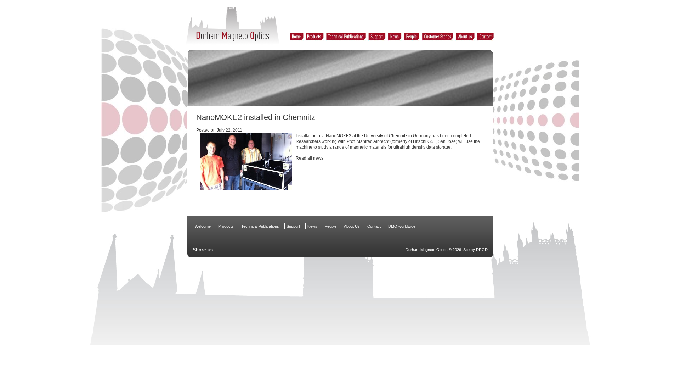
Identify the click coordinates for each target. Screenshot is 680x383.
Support (293, 226)
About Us (352, 226)
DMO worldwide (401, 226)
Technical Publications (260, 226)
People (330, 226)
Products (226, 226)
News (312, 226)
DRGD (482, 250)
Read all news (309, 158)
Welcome (203, 226)
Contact (374, 226)
